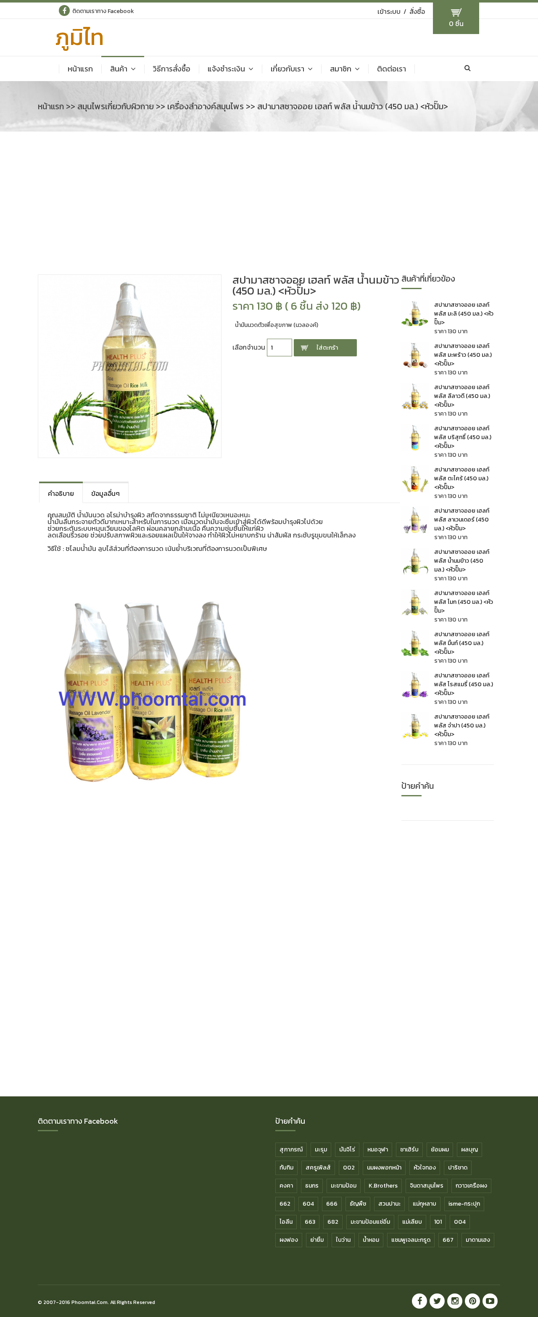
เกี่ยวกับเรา (287, 69)
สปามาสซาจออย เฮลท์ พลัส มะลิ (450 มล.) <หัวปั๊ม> (463, 313)
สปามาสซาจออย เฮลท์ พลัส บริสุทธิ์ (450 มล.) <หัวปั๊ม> (462, 437)
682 (332, 1221)
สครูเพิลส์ (318, 1167)
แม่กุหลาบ (424, 1203)
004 (460, 1221)
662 (285, 1203)
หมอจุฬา (377, 1149)
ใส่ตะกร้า (327, 347)
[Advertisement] (269, 207)
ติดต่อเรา (391, 69)
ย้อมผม (440, 1149)
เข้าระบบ (389, 11)
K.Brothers (383, 1185)
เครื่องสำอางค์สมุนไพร (205, 106)
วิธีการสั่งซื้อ (171, 69)
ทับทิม (286, 1167)
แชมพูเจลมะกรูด (410, 1239)
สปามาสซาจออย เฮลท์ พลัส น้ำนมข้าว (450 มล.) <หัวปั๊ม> (461, 561)
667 (448, 1239)
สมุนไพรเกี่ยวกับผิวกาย (115, 106)
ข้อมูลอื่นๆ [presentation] (105, 493)
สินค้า (118, 69)
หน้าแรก (80, 69)
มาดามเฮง (478, 1239)
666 (332, 1203)
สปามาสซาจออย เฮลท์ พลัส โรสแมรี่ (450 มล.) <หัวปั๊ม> (463, 684)
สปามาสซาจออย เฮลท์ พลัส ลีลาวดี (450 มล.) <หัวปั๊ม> (462, 396)
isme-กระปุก (464, 1203)
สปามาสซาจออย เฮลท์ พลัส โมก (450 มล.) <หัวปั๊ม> (463, 602)
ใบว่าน (343, 1239)
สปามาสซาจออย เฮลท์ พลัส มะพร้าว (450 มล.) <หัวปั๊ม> (463, 355)
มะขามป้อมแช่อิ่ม (370, 1221)
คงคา (286, 1185)
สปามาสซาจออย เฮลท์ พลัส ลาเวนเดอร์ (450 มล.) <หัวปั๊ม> (461, 519)
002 (349, 1167)
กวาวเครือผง (471, 1185)
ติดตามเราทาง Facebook (103, 11)
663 (310, 1221)
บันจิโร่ (347, 1149)
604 (308, 1203)
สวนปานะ (389, 1203)
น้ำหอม (371, 1239)
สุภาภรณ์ (291, 1149)
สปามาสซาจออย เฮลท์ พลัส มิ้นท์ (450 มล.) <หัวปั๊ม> (461, 643)
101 (438, 1221)
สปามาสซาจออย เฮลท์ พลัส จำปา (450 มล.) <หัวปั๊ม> (461, 725)
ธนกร (312, 1185)
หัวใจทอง (425, 1167)
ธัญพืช (358, 1203)
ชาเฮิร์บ (409, 1149)
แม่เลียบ (412, 1221)
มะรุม (321, 1149)
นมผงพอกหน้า (384, 1167)
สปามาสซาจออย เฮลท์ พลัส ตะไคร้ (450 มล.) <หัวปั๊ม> (461, 478)
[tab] (61, 492)
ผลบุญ (469, 1149)
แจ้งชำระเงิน (226, 69)
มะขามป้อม (343, 1185)
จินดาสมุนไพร (426, 1185)
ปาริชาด (457, 1167)
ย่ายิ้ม (317, 1239)
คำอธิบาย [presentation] (61, 493)
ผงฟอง (289, 1239)
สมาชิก (340, 69)
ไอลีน (286, 1221)
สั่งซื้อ (417, 11)
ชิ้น (456, 23)
